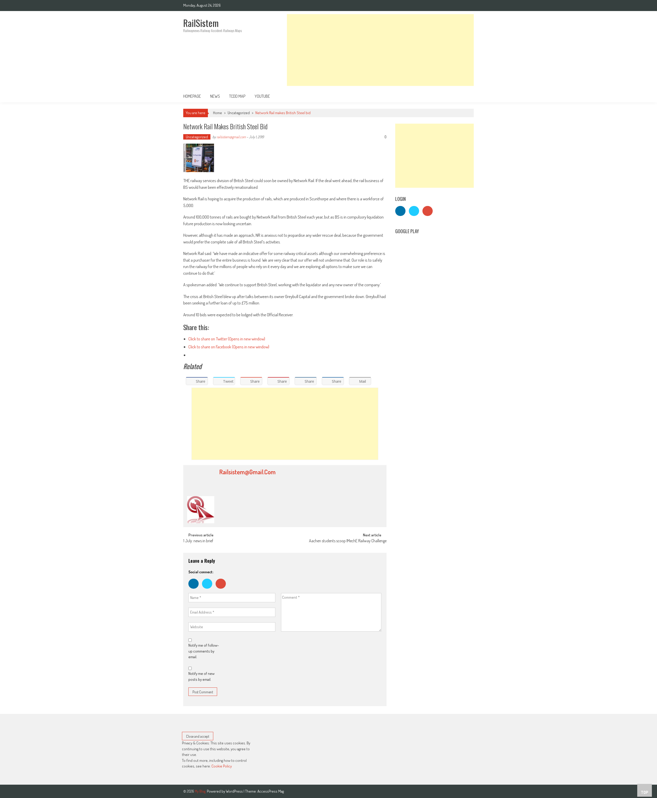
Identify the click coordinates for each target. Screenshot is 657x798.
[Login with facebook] (195, 589)
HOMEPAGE (192, 96)
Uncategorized (239, 112)
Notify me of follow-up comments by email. (203, 651)
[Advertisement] (380, 50)
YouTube (262, 96)
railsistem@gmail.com (231, 137)
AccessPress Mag (270, 791)
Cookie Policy (221, 766)
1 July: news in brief (198, 541)
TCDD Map (237, 96)
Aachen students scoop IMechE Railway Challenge (348, 541)
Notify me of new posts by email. (201, 676)
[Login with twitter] (209, 589)
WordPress (235, 791)
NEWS (215, 96)
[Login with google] (222, 589)
